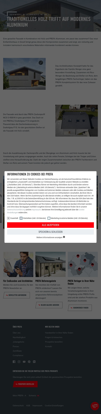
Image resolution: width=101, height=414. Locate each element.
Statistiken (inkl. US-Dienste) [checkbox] (34, 218)
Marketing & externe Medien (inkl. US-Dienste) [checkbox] (69, 218)
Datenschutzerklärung (16, 210)
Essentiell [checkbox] (14, 218)
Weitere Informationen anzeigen (49, 237)
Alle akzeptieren (50, 225)
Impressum (36, 210)
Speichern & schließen (50, 232)
